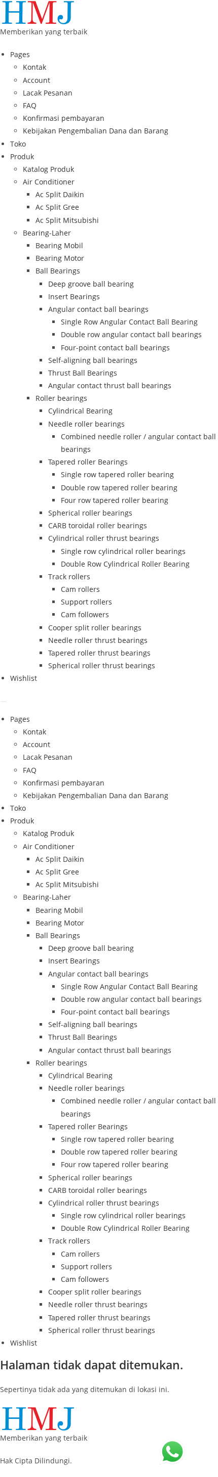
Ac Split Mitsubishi (67, 220)
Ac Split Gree (57, 207)
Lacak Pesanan (47, 93)
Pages (20, 54)
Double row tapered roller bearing (119, 487)
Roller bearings (61, 398)
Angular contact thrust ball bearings (109, 385)
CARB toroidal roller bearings (97, 525)
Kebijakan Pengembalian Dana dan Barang (95, 130)
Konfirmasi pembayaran (63, 118)
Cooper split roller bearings (94, 627)
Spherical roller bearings (90, 513)
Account (36, 80)
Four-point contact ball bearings (115, 347)
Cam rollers (80, 589)
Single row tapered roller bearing (117, 474)
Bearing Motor (59, 258)
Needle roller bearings (86, 424)
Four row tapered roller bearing (114, 500)
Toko (18, 144)
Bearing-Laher (47, 233)
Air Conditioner (49, 182)
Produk (22, 156)
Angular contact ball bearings (98, 309)
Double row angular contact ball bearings (131, 334)
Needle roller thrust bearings (98, 640)
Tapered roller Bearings (88, 462)
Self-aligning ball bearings (92, 360)
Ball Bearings (57, 270)
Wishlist (23, 678)
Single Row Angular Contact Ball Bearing (129, 322)
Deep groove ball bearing (91, 284)
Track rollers (69, 576)
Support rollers (86, 602)
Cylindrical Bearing (80, 411)
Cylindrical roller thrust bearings (103, 538)
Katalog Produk (48, 169)
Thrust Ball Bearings (82, 373)
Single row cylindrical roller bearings (123, 551)
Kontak (34, 67)
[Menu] (3, 702)
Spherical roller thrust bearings (101, 665)
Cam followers (85, 614)
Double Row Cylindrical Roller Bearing (125, 564)
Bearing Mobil (59, 245)
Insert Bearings (74, 296)
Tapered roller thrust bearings (99, 653)
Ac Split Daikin (59, 194)
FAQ (30, 105)
